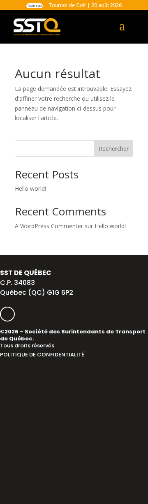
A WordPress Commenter (49, 226)
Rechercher (114, 149)
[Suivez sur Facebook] (7, 314)
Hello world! (30, 188)
